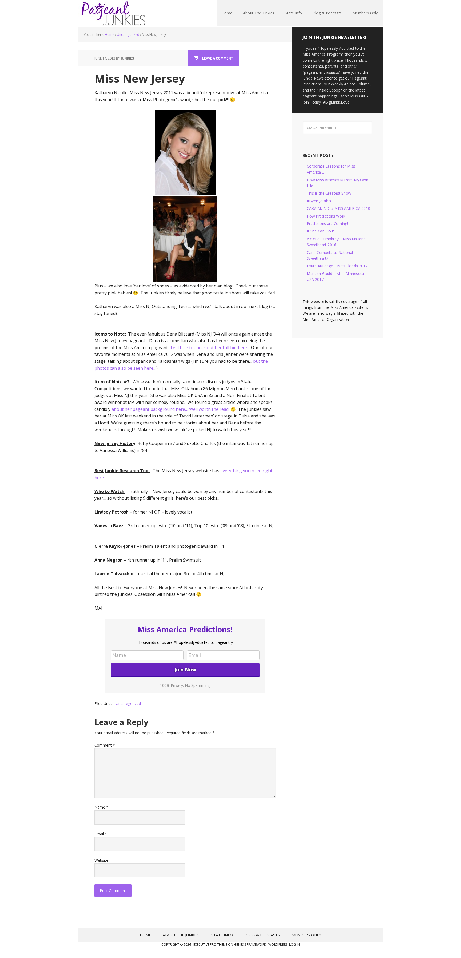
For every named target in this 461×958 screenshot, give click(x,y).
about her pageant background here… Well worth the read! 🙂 (174, 409)
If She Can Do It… (322, 231)
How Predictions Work (326, 216)
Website (101, 860)
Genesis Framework (250, 944)
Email (100, 833)
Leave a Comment (217, 58)
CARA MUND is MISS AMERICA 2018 (338, 208)
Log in (294, 944)
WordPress (277, 944)
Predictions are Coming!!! (328, 223)
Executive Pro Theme (210, 944)
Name (101, 807)
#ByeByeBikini (319, 200)
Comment (104, 745)
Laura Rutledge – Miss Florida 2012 (337, 265)
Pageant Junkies (113, 13)
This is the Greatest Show (329, 193)
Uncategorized (128, 703)
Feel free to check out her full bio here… (210, 347)
